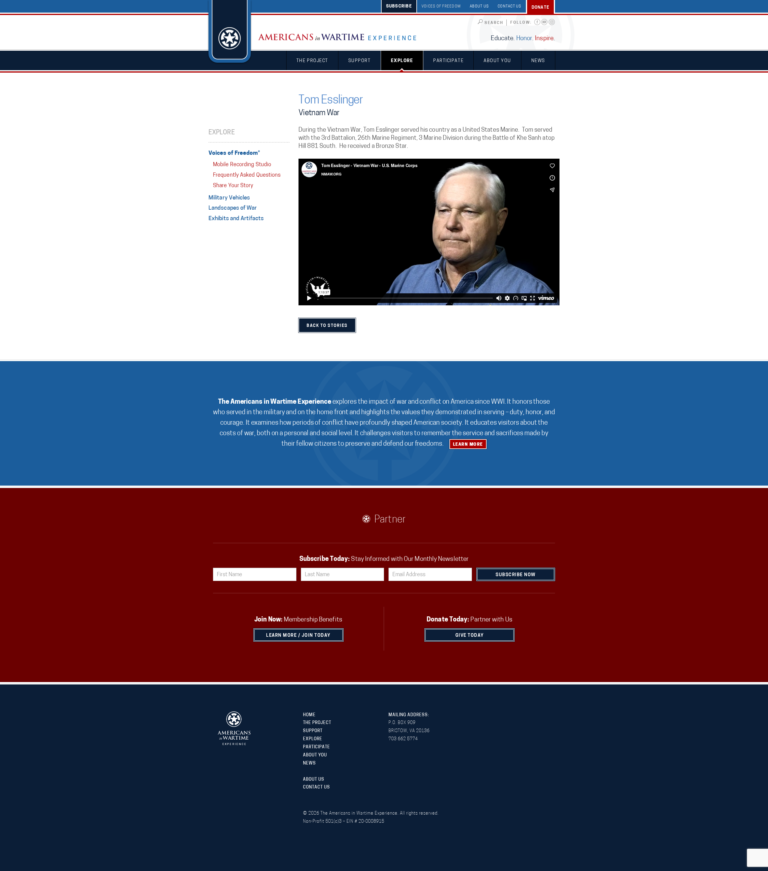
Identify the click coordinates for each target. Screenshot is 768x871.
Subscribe (399, 6)
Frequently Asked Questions (246, 175)
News (538, 61)
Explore (402, 61)
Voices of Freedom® (234, 153)
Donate (541, 7)
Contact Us (509, 6)
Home (309, 715)
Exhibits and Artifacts (236, 219)
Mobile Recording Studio (242, 165)
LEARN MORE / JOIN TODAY (298, 635)
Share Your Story (233, 186)
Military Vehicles (229, 198)
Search (493, 23)
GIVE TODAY (469, 635)
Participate (448, 61)
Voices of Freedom (441, 6)
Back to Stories (327, 326)
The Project (312, 61)
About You (497, 61)
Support (359, 61)
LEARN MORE (468, 444)
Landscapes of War (232, 208)
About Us (479, 6)
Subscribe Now (516, 575)
